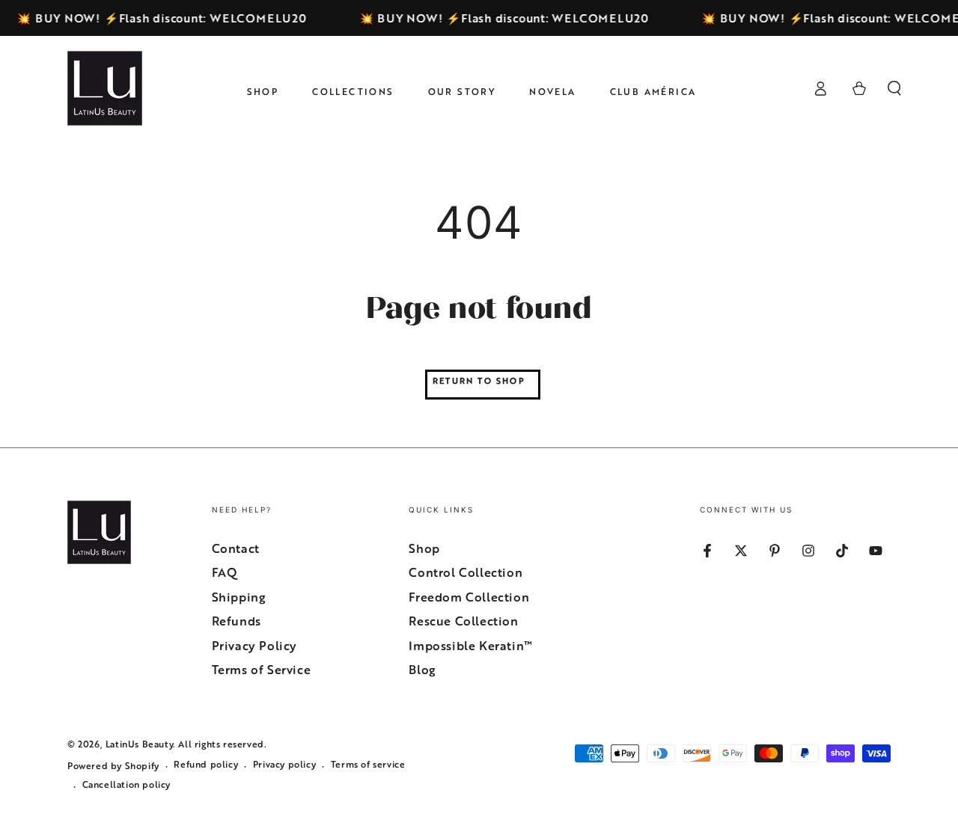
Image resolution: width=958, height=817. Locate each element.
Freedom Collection (469, 597)
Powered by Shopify (113, 765)
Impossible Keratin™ (470, 645)
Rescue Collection (463, 620)
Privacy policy (284, 764)
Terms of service (368, 764)
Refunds (236, 620)
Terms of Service (261, 669)
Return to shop (479, 380)
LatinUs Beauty (139, 744)
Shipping (239, 597)
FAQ (224, 572)
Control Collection (465, 572)
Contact (236, 548)
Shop (424, 548)
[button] (894, 88)
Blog (422, 669)
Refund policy (206, 764)
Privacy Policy (254, 645)
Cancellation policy (126, 784)
